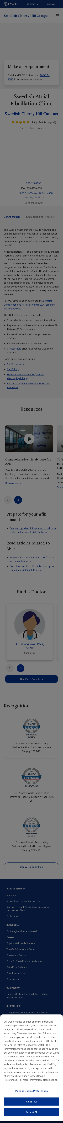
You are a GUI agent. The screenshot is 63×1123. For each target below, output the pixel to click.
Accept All (31, 1112)
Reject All (31, 1101)
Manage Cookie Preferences (31, 1090)
